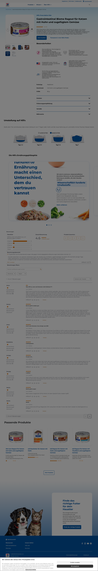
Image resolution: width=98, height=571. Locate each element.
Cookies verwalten (75, 562)
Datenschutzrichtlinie (30, 569)
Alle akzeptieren (75, 566)
